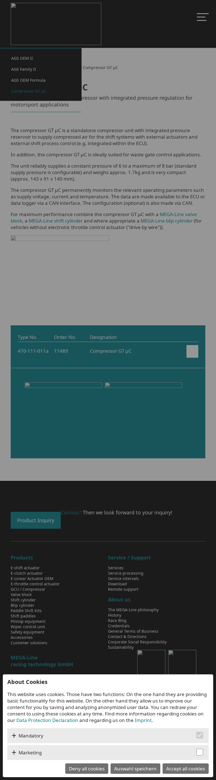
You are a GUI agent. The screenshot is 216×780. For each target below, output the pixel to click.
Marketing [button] (30, 752)
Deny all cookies (87, 768)
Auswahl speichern (135, 768)
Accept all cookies (185, 768)
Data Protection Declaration (47, 720)
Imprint (143, 720)
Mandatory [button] (31, 735)
